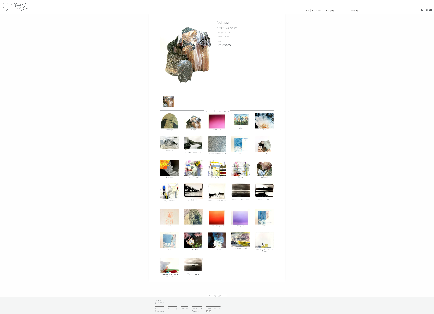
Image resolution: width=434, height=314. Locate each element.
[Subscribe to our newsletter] (430, 10)
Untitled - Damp (264, 200)
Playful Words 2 (217, 177)
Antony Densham (227, 28)
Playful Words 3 (240, 177)
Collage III (264, 177)
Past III (240, 153)
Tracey (169, 226)
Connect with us (213, 308)
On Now (184, 308)
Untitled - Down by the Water (217, 201)
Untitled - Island (193, 274)
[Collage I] (187, 94)
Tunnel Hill (169, 150)
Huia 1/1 (240, 128)
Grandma (169, 177)
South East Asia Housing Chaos (264, 250)
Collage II (264, 153)
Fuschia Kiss (216, 130)
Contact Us (197, 308)
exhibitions (316, 10)
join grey (354, 10)
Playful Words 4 (169, 201)
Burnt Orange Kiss (217, 226)
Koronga (169, 130)
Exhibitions (159, 311)
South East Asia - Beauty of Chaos (169, 275)
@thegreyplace (217, 295)
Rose (264, 130)
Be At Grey (172, 308)
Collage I (193, 130)
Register (195, 311)
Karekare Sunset (241, 248)
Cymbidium (217, 249)
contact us (342, 10)
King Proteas (193, 249)
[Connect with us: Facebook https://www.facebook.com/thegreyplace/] (422, 10)
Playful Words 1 (193, 177)
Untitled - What (193, 200)
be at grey (329, 10)
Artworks (158, 308)
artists (306, 10)
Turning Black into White (217, 153)
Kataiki (193, 226)
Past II (264, 226)
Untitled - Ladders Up (193, 152)
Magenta (240, 226)
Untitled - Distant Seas (240, 200)
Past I (169, 249)
